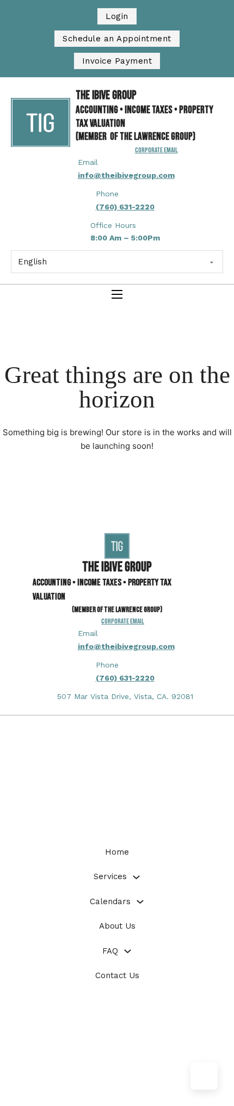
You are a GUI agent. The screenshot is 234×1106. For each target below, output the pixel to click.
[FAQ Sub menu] (128, 951)
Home (117, 852)
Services (110, 876)
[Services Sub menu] (136, 877)
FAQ (110, 951)
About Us (117, 926)
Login (117, 16)
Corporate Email (122, 621)
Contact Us (117, 975)
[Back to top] (204, 1076)
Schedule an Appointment (117, 39)
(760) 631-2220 (125, 206)
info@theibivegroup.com (126, 175)
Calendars (110, 901)
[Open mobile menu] (117, 294)
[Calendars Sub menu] (140, 902)
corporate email (156, 150)
